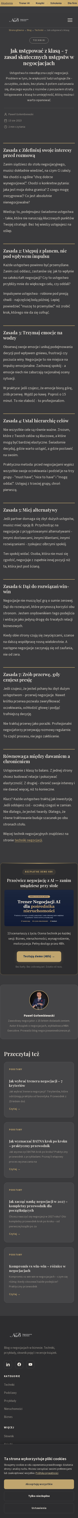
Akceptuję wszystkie (39, 1484)
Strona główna (16, 30)
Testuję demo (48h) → (39, 956)
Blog (29, 30)
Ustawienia (39, 1508)
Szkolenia (56, 3)
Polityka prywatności (47, 1473)
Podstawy (10, 1393)
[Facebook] (19, 1364)
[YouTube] (30, 1364)
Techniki (39, 30)
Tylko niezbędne (39, 1496)
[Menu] (71, 20)
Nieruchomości (13, 1409)
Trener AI (24, 3)
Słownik (9, 1436)
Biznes (8, 1417)
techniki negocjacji (28, 840)
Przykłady (10, 1401)
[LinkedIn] (8, 1364)
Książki (40, 3)
